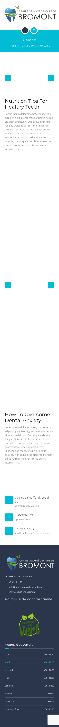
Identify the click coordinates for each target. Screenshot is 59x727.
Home (13, 46)
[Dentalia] (29, 13)
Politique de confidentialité (28, 599)
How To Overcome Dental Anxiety (27, 417)
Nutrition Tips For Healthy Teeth (26, 104)
